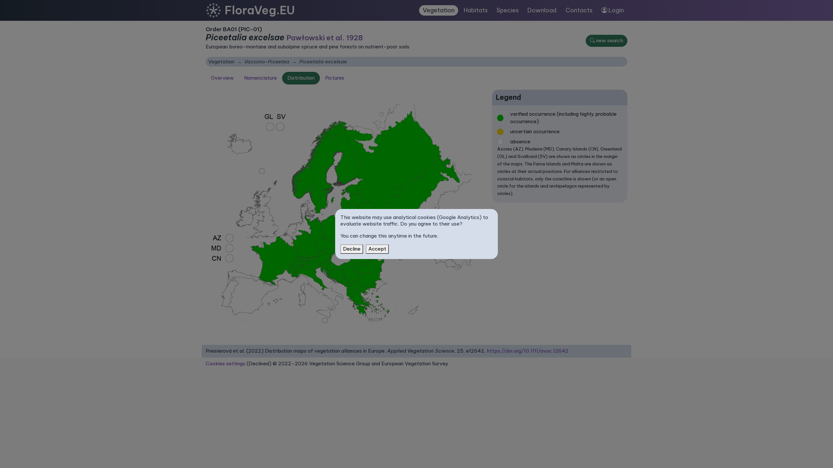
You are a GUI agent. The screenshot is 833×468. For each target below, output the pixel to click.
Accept (377, 249)
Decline (352, 249)
